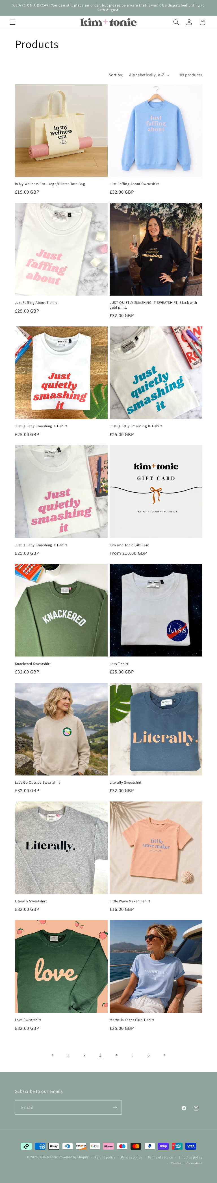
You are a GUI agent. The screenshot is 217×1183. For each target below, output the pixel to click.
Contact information (186, 1163)
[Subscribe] (114, 1107)
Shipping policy (190, 1157)
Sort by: (116, 74)
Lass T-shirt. (119, 664)
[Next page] (164, 1054)
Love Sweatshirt (28, 1020)
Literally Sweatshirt (126, 782)
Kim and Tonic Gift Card (129, 545)
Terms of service (160, 1157)
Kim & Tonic (49, 1157)
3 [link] (100, 1055)
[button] (12, 22)
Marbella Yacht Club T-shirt (132, 1020)
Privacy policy (131, 1157)
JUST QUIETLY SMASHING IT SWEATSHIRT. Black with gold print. (153, 305)
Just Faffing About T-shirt (36, 302)
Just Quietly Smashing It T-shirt (41, 426)
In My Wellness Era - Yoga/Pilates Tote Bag (50, 184)
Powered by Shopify (73, 1157)
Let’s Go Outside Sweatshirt (37, 782)
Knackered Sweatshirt (33, 664)
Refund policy (104, 1157)
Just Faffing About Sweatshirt (134, 184)
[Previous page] (52, 1054)
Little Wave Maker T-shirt (130, 901)
